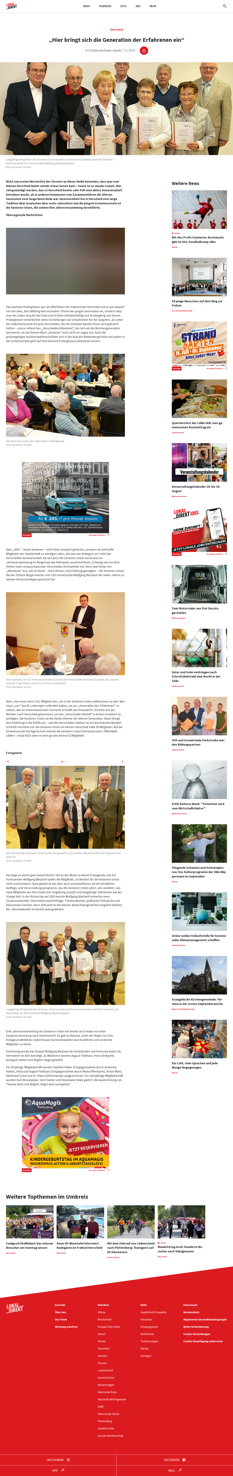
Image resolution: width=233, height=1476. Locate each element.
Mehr (153, 6)
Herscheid (116, 30)
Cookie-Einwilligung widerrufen (203, 1341)
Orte (123, 6)
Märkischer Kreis (107, 1392)
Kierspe (102, 1363)
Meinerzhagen (106, 1385)
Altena (101, 1312)
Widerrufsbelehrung (196, 1327)
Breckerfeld (104, 1320)
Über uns (60, 1312)
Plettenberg (105, 1421)
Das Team (61, 1320)
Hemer (102, 1341)
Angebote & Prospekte (154, 1312)
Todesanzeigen (149, 1341)
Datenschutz (191, 1312)
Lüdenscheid (105, 1370)
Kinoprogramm (149, 1327)
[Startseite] (11, 8)
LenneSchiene (106, 1378)
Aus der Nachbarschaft (110, 1436)
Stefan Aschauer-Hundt (105, 50)
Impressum (190, 1305)
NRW (100, 1407)
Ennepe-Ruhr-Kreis (109, 1327)
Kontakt (60, 1305)
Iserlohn (102, 1356)
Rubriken (105, 6)
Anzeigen (146, 1356)
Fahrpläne (146, 1320)
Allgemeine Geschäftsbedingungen (205, 1320)
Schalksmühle (106, 1429)
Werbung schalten (66, 1327)
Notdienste (147, 1334)
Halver (101, 1334)
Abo (138, 6)
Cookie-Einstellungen (196, 1334)
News (86, 6)
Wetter (145, 1349)
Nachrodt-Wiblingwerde (112, 1399)
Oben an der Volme (108, 1414)
